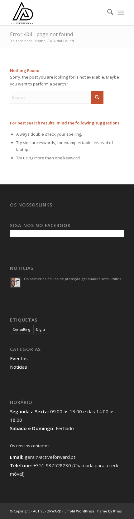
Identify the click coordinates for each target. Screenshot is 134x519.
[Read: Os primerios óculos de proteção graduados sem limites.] (15, 282)
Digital (41, 329)
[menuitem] (107, 12)
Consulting (21, 329)
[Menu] (120, 12)
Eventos (19, 358)
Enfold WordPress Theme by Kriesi (93, 511)
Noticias (18, 367)
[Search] (107, 12)
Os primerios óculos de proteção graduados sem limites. (73, 278)
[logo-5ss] (55, 12)
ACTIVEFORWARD (47, 511)
